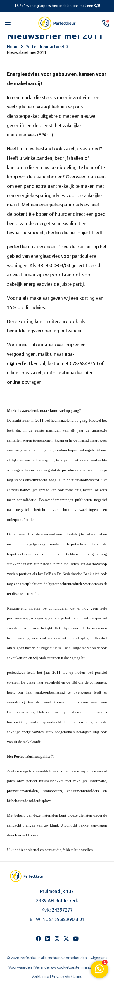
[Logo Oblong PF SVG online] (27, 876)
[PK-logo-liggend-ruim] (57, 23)
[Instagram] (57, 938)
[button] (9, 23)
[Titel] (66, 938)
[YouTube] (75, 938)
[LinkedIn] (47, 938)
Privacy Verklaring (67, 976)
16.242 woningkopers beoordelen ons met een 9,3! (57, 5)
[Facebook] (38, 938)
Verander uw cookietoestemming (62, 967)
